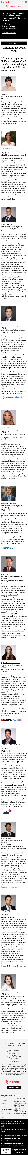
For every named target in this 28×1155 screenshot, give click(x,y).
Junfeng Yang (5, 911)
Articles (3, 1117)
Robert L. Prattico (6, 224)
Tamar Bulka (5, 428)
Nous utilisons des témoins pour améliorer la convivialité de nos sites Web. (12, 1124)
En (23, 1)
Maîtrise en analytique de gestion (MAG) (19, 1106)
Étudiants (3, 1103)
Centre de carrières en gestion (6, 1110)
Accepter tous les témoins (6, 1150)
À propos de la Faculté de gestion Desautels (6, 1096)
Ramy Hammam (6, 838)
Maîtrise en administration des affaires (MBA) (20, 1104)
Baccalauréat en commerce (19, 1099)
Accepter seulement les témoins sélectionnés (19, 1150)
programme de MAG (9, 438)
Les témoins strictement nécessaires (15, 1136)
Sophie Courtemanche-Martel (10, 663)
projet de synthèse (13, 755)
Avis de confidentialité (14, 1061)
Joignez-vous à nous (14, 1087)
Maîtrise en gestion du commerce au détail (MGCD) (20, 1111)
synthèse (4, 590)
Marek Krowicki (6, 324)
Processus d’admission (9, 32)
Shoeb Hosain (5, 776)
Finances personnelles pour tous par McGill (19, 1116)
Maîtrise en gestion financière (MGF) (20, 1109)
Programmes (17, 1095)
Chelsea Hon (5, 990)
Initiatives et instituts (6, 1114)
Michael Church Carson (8, 503)
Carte (16, 1058)
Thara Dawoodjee (6, 149)
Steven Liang (5, 574)
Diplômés (3, 1106)
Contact (12, 1058)
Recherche (4, 1100)
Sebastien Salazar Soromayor (10, 745)
